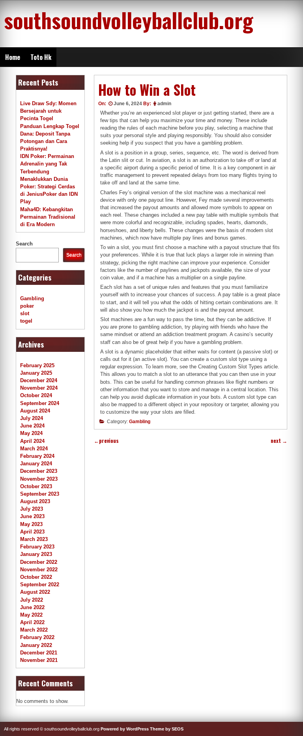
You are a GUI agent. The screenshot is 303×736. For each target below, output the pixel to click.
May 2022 (31, 615)
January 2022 (36, 645)
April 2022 (32, 622)
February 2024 (37, 456)
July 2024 (31, 418)
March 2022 (34, 630)
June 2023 (32, 516)
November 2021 (39, 660)
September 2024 (39, 403)
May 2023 (31, 524)
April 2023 (32, 532)
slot (24, 313)
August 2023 (35, 501)
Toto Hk (40, 57)
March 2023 (34, 539)
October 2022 (36, 577)
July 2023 (31, 509)
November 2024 (39, 388)
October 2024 (36, 395)
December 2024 (38, 380)
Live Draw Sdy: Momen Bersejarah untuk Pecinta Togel (48, 110)
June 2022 (32, 607)
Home (12, 57)
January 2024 (36, 464)
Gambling (139, 421)
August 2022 (35, 592)
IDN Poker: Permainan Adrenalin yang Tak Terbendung (47, 163)
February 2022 (37, 637)
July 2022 (31, 600)
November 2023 (39, 479)
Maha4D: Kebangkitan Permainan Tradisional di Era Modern (47, 216)
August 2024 (35, 411)
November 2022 (39, 569)
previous (106, 440)
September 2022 (39, 584)
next (279, 440)
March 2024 (34, 449)
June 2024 (32, 426)
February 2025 (37, 365)
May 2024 (31, 433)
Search (24, 244)
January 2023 (36, 554)
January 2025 (36, 373)
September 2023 (39, 494)
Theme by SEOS (166, 729)
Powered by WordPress (125, 729)
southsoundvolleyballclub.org (128, 19)
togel (26, 321)
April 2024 (32, 441)
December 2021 (38, 653)
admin (164, 103)
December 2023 (38, 471)
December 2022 (38, 562)
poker (27, 306)
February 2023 (37, 547)
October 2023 (36, 486)
